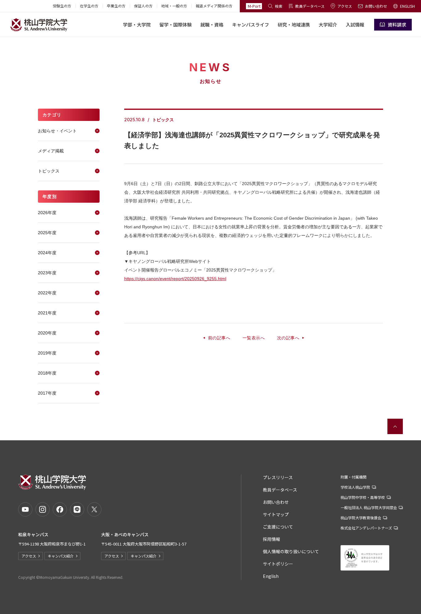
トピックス (48, 170)
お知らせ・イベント (57, 130)
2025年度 (47, 232)
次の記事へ (288, 338)
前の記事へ (219, 338)
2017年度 (47, 393)
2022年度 (47, 292)
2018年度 (47, 373)
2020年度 (47, 332)
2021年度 (47, 312)
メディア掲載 (51, 150)
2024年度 (47, 252)
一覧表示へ (254, 338)
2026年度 (47, 212)
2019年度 (47, 353)
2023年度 (47, 272)
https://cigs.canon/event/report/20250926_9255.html (175, 278)
